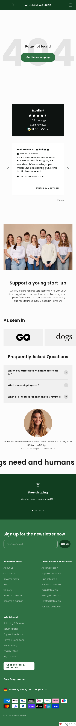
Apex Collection (50, 567)
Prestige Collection (51, 595)
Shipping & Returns (14, 623)
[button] (8, 169)
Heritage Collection (51, 606)
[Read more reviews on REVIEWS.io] (38, 129)
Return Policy (10, 645)
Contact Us (9, 573)
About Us (8, 567)
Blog (6, 584)
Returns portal (11, 628)
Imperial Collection (52, 573)
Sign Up (65, 544)
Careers (8, 589)
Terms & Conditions (14, 639)
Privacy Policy (11, 650)
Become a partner (13, 600)
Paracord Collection (52, 584)
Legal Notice (10, 656)
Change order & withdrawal (15, 666)
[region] (38, 169)
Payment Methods (13, 634)
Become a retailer (13, 595)
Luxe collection (49, 578)
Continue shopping (38, 57)
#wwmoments (11, 578)
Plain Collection (50, 589)
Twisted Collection (51, 600)
